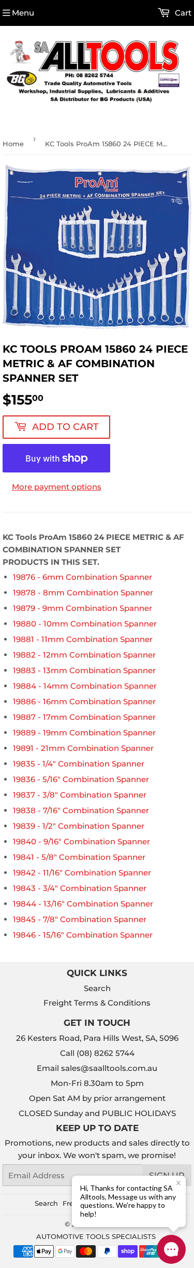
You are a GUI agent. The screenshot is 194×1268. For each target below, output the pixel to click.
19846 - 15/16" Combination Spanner (83, 935)
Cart (182, 13)
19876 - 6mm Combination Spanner (82, 577)
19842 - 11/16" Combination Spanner (82, 872)
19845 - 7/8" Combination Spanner (79, 919)
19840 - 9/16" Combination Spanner (81, 841)
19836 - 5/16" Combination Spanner (81, 779)
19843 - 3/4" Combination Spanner (79, 888)
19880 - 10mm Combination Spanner (85, 624)
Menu (23, 13)
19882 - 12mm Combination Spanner (84, 655)
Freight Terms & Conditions (97, 1003)
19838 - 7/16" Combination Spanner (81, 810)
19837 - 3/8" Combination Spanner (79, 795)
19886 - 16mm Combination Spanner (84, 701)
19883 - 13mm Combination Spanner (84, 670)
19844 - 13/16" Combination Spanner (83, 904)
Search (97, 988)
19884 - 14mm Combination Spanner (85, 686)
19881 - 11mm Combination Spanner (83, 639)
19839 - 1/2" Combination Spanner (78, 826)
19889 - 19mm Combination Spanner (84, 732)
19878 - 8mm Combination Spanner (83, 592)
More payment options (56, 487)
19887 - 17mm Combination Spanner (84, 717)
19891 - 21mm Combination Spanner (83, 748)
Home (13, 144)
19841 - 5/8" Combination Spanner (79, 857)
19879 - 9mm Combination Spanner (82, 608)
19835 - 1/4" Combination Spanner (78, 764)
